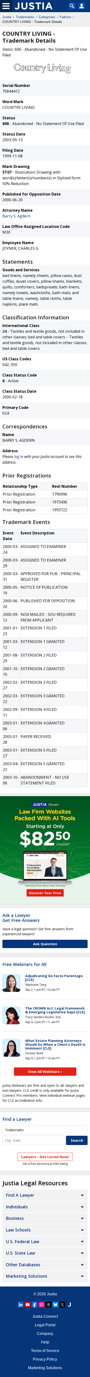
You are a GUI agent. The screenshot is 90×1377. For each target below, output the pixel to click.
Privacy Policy (45, 1359)
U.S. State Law (20, 1253)
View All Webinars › (45, 1071)
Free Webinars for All (24, 964)
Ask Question (45, 943)
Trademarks (25, 17)
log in (18, 456)
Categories (47, 17)
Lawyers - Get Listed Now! (45, 1156)
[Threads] (48, 1304)
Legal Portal (45, 1325)
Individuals (17, 1207)
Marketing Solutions (26, 1276)
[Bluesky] (55, 1304)
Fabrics (65, 17)
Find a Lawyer (17, 1119)
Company (45, 1334)
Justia (6, 17)
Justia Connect (45, 1316)
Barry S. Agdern (16, 216)
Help (45, 1342)
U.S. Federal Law (22, 1241)
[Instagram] (41, 1304)
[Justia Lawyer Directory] (69, 1304)
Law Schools (18, 1230)
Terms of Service (45, 1351)
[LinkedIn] (21, 1304)
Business (15, 1218)
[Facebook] (34, 1304)
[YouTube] (27, 1304)
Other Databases (23, 1264)
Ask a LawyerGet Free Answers (21, 917)
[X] (62, 1304)
